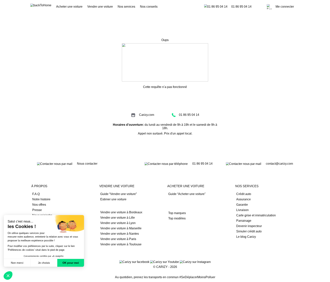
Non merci (17, 262)
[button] (8, 275)
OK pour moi (70, 262)
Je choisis (44, 262)
